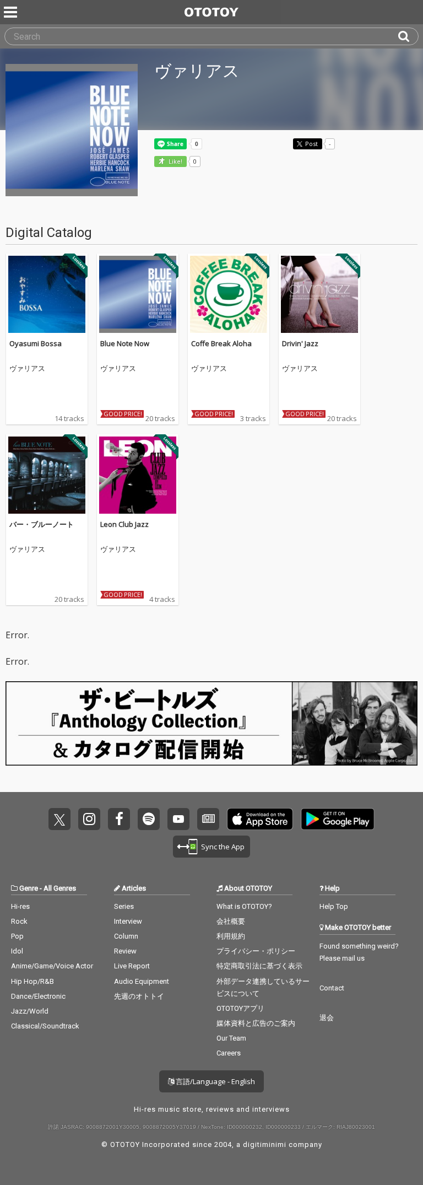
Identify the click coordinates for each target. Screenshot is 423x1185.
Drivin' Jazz (300, 343)
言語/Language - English (214, 1081)
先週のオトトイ (139, 996)
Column (126, 936)
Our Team (231, 1038)
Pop (17, 936)
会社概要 (230, 921)
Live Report (132, 966)
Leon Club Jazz (124, 524)
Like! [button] (174, 161)
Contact (331, 988)
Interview (128, 921)
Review (125, 951)
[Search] (408, 36)
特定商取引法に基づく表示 (259, 966)
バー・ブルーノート (41, 524)
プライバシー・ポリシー (255, 951)
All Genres (60, 888)
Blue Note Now (124, 343)
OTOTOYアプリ (240, 1008)
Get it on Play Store (338, 819)
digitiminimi (264, 1144)
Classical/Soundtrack (45, 1026)
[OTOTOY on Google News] (208, 819)
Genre (28, 888)
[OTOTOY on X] (59, 819)
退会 (326, 1018)
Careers (228, 1053)
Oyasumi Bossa (35, 343)
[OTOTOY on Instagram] (89, 819)
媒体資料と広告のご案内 (255, 1023)
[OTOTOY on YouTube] (178, 819)
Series (124, 906)
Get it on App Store (260, 819)
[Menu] (11, 12)
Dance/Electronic (38, 996)
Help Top (333, 906)
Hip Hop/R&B (32, 981)
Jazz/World (29, 1011)
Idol (17, 951)
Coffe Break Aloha (221, 343)
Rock (19, 921)
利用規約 (230, 936)
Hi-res (20, 906)
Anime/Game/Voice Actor (52, 966)
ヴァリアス (27, 368)
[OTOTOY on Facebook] (119, 819)
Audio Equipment (141, 981)
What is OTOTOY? (244, 906)
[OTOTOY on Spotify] (149, 819)
